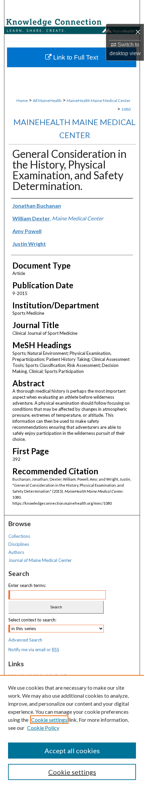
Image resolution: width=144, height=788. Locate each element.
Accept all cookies (72, 751)
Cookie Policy (43, 727)
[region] (72, 731)
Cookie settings (49, 719)
